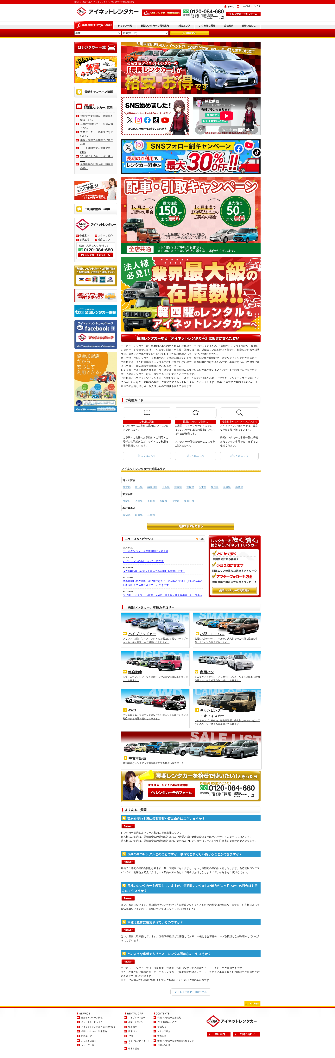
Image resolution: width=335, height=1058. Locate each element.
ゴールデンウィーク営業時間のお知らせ (145, 551)
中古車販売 (133, 1048)
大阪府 (126, 500)
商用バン (132, 1031)
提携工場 (84, 239)
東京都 (126, 487)
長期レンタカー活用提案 (169, 1017)
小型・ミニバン (135, 1022)
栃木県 (202, 487)
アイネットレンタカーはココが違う (98, 1026)
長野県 (227, 487)
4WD (130, 1036)
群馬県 (178, 487)
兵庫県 (139, 500)
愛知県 (126, 514)
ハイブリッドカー (136, 1017)
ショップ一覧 (87, 1045)
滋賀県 (175, 500)
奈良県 (163, 500)
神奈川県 (152, 487)
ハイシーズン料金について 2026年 (143, 561)
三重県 (151, 514)
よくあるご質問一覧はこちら (190, 991)
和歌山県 (189, 500)
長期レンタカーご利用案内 (94, 1031)
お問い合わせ (163, 1045)
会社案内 (84, 235)
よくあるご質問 (88, 1040)
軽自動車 (132, 1026)
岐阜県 (139, 514)
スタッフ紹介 (105, 235)
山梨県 (239, 487)
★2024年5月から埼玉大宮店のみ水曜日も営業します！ (154, 571)
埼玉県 (139, 487)
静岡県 (214, 487)
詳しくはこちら (147, 455)
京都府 (151, 500)
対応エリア (104, 239)
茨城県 (190, 487)
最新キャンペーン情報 (92, 1017)
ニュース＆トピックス (92, 1022)
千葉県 (166, 487)
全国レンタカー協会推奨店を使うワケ (175, 1040)
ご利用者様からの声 (167, 1022)
